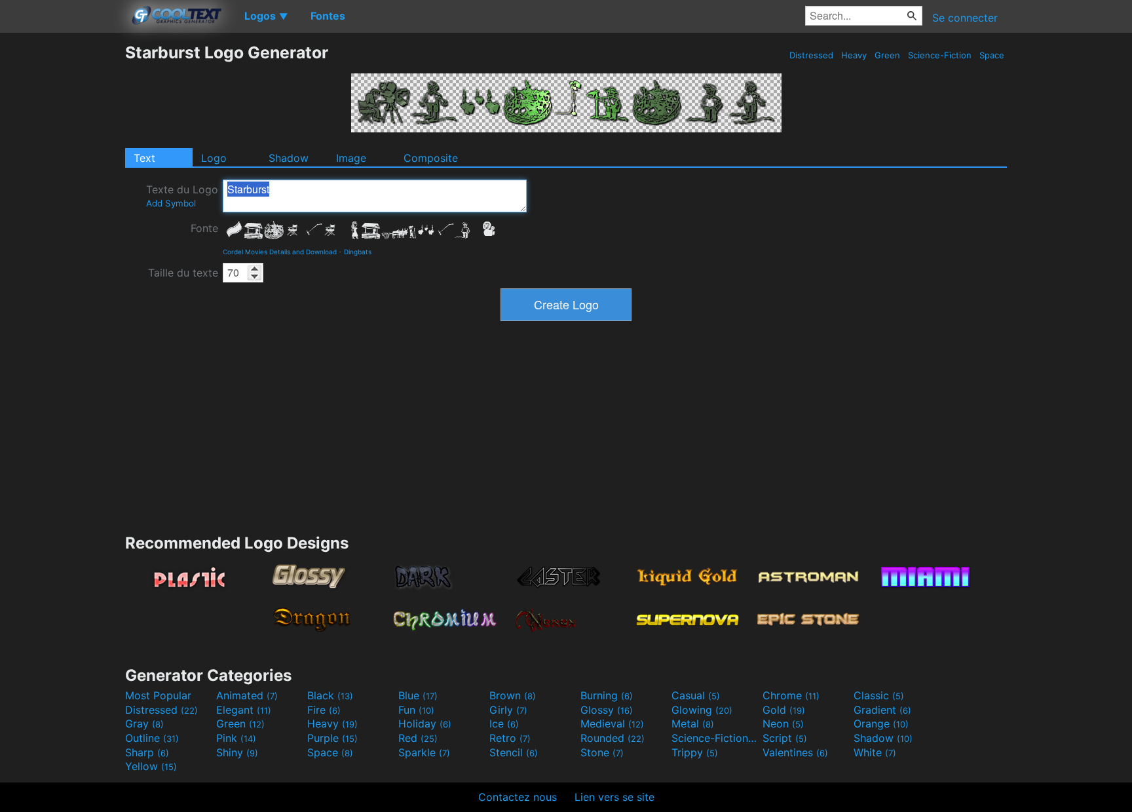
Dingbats (357, 252)
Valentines (795, 752)
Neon (783, 723)
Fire (324, 709)
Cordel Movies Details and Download (280, 252)
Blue (418, 695)
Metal (692, 723)
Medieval (612, 723)
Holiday (424, 723)
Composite (431, 157)
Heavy (854, 55)
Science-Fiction (939, 55)
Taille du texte (183, 272)
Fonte (204, 228)
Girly (508, 709)
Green (887, 55)
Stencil (513, 752)
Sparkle (424, 752)
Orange (881, 723)
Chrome (791, 695)
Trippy (694, 752)
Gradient (882, 709)
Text (144, 157)
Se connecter (965, 17)
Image (351, 157)
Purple (332, 737)
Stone (602, 752)
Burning (606, 695)
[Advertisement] (62, 239)
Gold (784, 709)
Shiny (237, 752)
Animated (247, 695)
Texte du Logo (182, 195)
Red (418, 737)
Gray (144, 723)
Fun (416, 709)
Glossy (606, 709)
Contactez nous (517, 796)
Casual (695, 695)
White (875, 752)
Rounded (612, 737)
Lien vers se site (614, 796)
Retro (510, 737)
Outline (152, 737)
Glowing (701, 709)
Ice (504, 723)
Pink (236, 737)
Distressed (811, 55)
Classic (879, 695)
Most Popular (158, 695)
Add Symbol (171, 203)
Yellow (151, 766)
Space (992, 55)
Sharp (147, 752)
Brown (512, 695)
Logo (214, 157)
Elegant (243, 709)
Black (330, 695)
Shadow (289, 157)
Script (785, 737)
